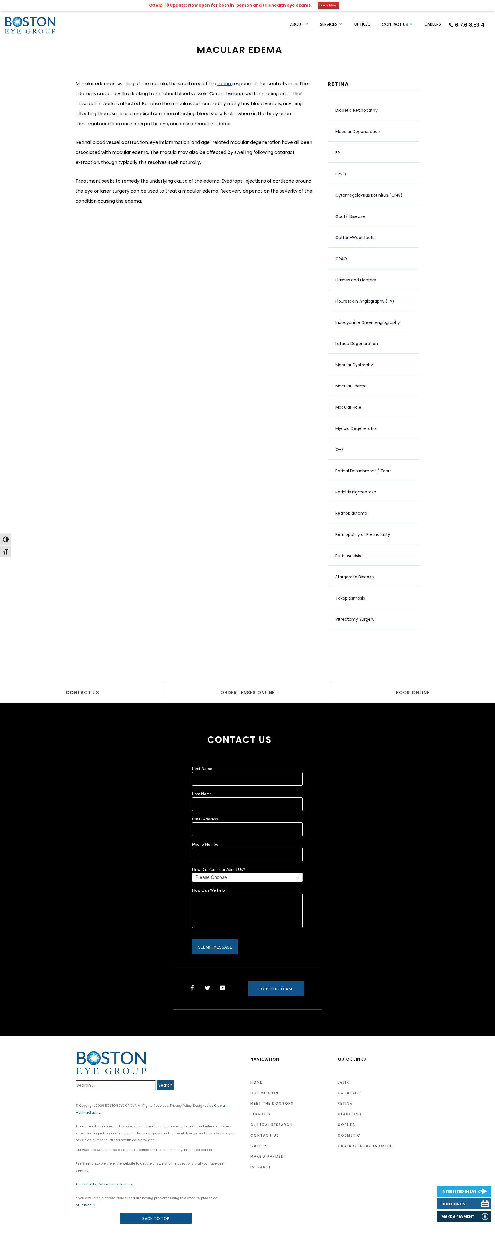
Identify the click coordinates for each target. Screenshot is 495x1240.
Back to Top (155, 1218)
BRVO (340, 174)
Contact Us (395, 24)
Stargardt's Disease (354, 577)
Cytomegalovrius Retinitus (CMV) (368, 195)
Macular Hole (348, 407)
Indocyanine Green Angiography (367, 322)
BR (337, 153)
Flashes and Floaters (355, 280)
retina (224, 83)
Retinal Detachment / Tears (363, 471)
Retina (338, 83)
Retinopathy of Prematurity (362, 534)
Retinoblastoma (351, 513)
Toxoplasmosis (350, 598)
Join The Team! (276, 989)
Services (328, 24)
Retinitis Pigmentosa (355, 492)
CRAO (341, 259)
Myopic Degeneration (356, 428)
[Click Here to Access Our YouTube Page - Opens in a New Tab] (222, 988)
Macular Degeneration (357, 131)
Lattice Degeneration (356, 343)
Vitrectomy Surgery (354, 619)
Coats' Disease (350, 216)
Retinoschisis (348, 556)
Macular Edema (351, 386)
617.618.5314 (469, 24)
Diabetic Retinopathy (356, 110)
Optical (362, 24)
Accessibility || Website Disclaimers (104, 1184)
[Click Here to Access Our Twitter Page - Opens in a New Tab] (207, 988)
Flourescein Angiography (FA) (364, 301)
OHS (339, 449)
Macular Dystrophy (354, 365)
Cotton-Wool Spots (354, 237)
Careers (432, 24)
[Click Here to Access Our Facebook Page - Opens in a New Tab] (192, 988)
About (297, 24)
